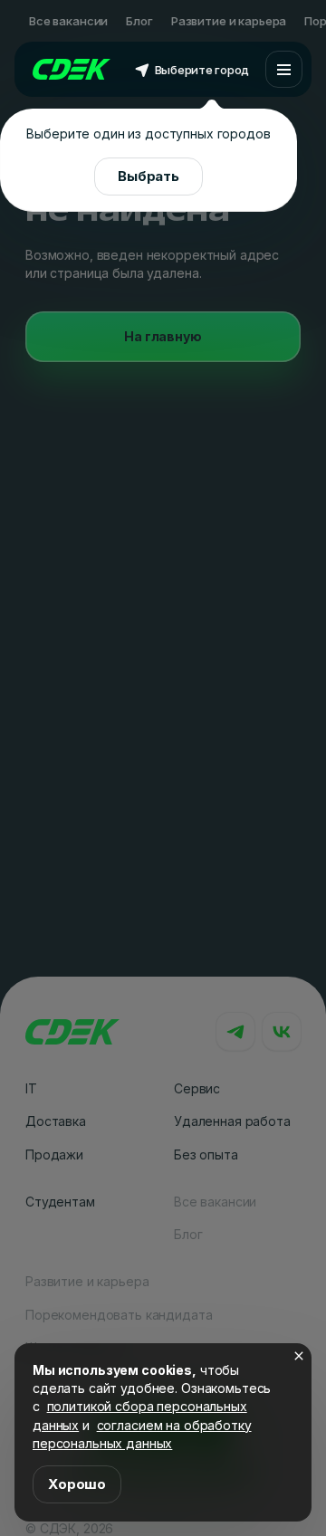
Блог (139, 21)
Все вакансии (68, 21)
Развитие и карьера (228, 21)
